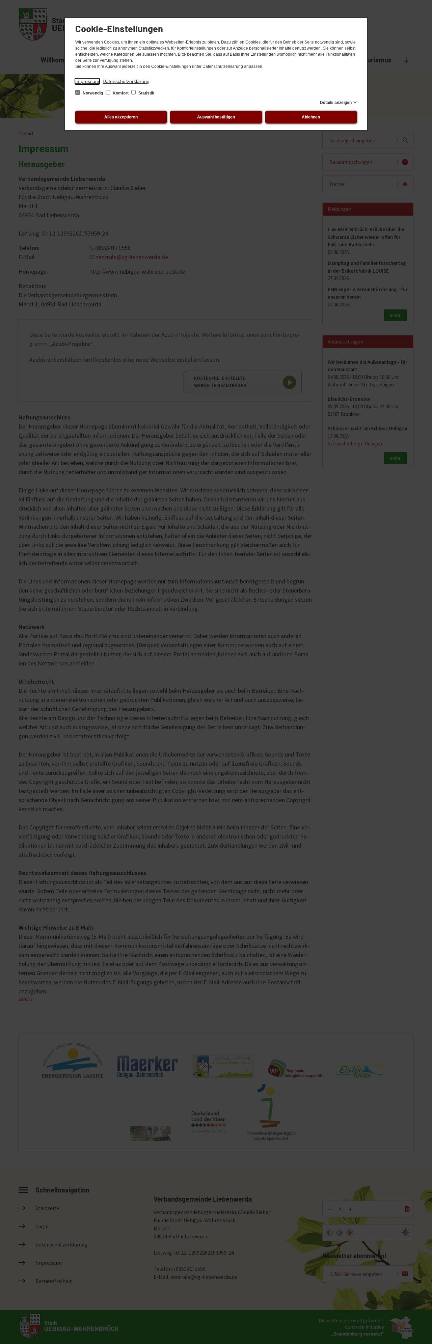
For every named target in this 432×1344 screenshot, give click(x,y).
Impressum (87, 81)
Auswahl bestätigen (216, 117)
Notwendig (93, 93)
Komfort (121, 93)
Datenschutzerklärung (126, 81)
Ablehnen (311, 117)
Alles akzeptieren (121, 117)
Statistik (145, 93)
